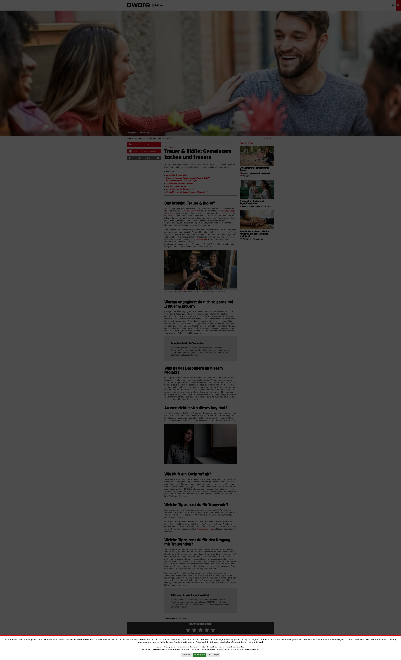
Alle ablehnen (187, 655)
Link (260, 642)
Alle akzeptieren (200, 655)
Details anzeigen (213, 655)
